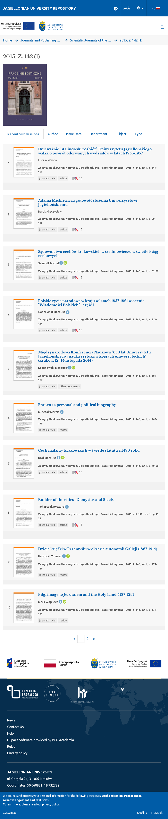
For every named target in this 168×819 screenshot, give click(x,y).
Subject (121, 134)
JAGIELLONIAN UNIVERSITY (29, 772)
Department (98, 134)
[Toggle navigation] (163, 26)
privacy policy (50, 804)
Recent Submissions (23, 134)
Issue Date (74, 134)
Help (10, 733)
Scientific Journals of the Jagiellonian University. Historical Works (90, 40)
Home (7, 40)
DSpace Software (20, 740)
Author (53, 134)
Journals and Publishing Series (40, 40)
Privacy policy (17, 753)
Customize (10, 812)
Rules (11, 746)
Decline (142, 812)
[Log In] (140, 7)
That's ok (156, 812)
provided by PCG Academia (54, 740)
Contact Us (15, 727)
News (11, 720)
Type (138, 134)
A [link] (124, 8)
